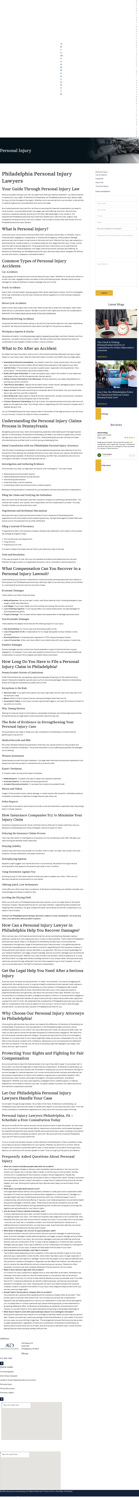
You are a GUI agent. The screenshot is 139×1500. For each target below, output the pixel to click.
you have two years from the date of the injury (40, 677)
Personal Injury (102, 172)
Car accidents (7, 276)
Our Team (80, 65)
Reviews (110, 65)
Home (70, 65)
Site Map (59, 1491)
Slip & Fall (99, 182)
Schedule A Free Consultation (136, 26)
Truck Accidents (102, 186)
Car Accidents (101, 175)
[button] (85, 65)
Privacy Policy (49, 1491)
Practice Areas (95, 65)
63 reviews (107, 435)
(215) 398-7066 (136, 122)
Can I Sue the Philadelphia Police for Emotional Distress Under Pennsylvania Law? (115, 394)
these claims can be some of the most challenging (35, 313)
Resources (121, 65)
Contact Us (72, 72)
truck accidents (31, 292)
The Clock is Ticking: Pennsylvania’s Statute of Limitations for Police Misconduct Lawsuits (115, 346)
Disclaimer (68, 1491)
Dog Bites (99, 178)
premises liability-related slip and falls (43, 336)
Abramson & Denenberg (61, 68)
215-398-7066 (6, 1358)
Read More (102, 356)
